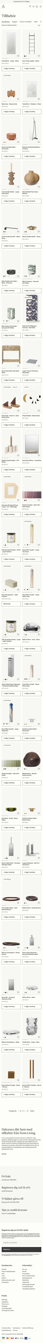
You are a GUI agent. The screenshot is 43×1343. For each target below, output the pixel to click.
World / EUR (21, 20)
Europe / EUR (21, 23)
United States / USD (21, 26)
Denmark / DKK (21, 33)
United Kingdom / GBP (21, 30)
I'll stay (21, 39)
